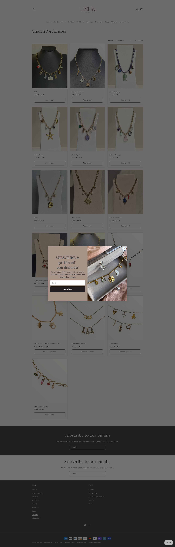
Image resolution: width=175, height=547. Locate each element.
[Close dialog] (124, 249)
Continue (67, 289)
